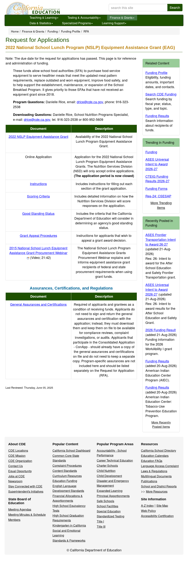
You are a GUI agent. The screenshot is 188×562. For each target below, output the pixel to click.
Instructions (38, 183)
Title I (100, 521)
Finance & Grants (121, 17)
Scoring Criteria (38, 196)
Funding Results (157, 115)
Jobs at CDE (16, 476)
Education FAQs (151, 461)
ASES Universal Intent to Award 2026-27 (157, 164)
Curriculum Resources (67, 476)
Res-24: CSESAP (158, 196)
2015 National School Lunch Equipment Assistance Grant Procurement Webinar (38, 252)
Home (15, 31)
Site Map (162, 505)
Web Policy (148, 511)
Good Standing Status (38, 213)
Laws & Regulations (154, 471)
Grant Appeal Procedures (38, 235)
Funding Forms (156, 188)
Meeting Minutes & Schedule (27, 514)
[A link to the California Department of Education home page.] (32, 8)
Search (175, 7)
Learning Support (113, 23)
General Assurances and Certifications (38, 304)
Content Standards (65, 471)
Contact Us (15, 466)
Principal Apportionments (113, 496)
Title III (101, 526)
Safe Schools (105, 501)
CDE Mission (17, 455)
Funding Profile (70, 31)
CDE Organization (20, 461)
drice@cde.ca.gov (90, 101)
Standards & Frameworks (69, 540)
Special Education (109, 511)
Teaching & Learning (43, 17)
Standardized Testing (110, 516)
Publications (149, 481)
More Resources (156, 491)
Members (14, 520)
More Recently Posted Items (161, 424)
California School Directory (158, 450)
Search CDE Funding (160, 94)
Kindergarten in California (69, 525)
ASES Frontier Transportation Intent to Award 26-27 (160, 239)
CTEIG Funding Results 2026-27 (157, 178)
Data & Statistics (40, 23)
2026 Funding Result (160, 329)
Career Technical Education (115, 460)
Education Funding (65, 481)
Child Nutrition (106, 471)
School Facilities (107, 506)
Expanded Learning (109, 491)
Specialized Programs (76, 23)
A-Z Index (147, 505)
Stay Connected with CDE (25, 486)
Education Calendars (155, 455)
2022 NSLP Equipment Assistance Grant (38, 136)
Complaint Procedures (67, 465)
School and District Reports (159, 486)
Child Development (109, 476)
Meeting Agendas (19, 509)
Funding (53, 31)
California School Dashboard (71, 450)
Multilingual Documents (156, 476)
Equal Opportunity (20, 471)
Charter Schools (107, 465)
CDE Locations (18, 450)
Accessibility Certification (157, 516)
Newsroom (15, 481)
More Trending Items (161, 205)
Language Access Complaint (160, 466)
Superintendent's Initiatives (25, 491)
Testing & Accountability (83, 17)
